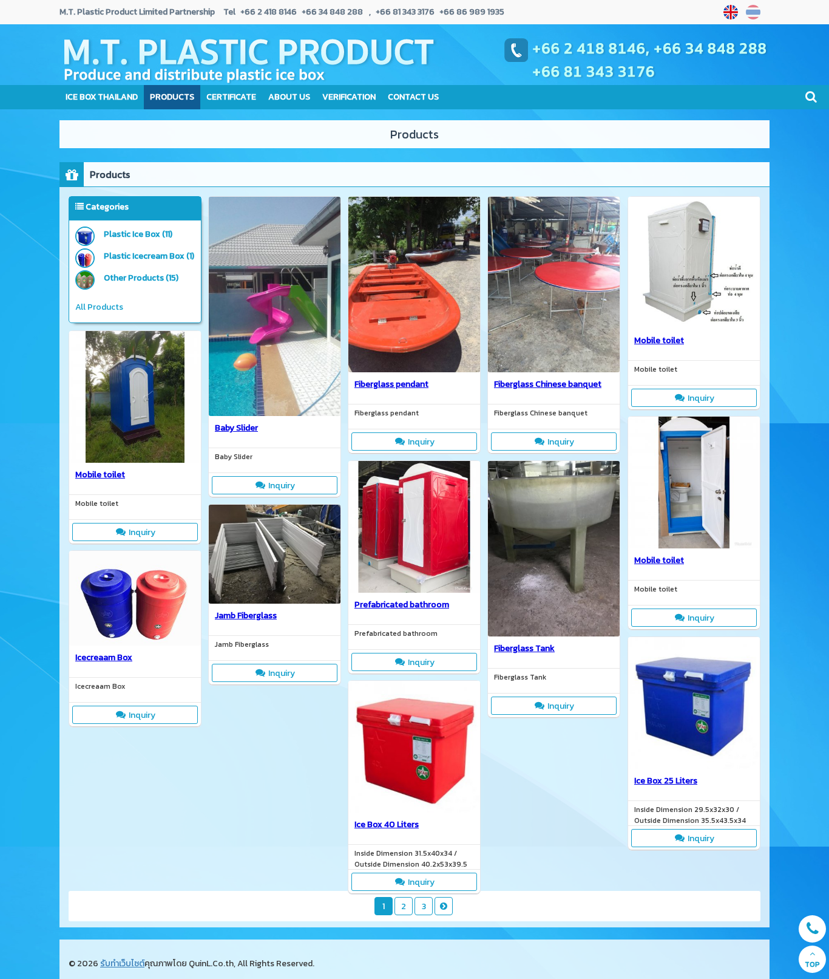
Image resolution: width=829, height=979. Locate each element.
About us (289, 96)
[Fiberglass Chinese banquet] (554, 368)
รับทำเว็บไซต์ (122, 963)
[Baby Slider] (274, 412)
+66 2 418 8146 (268, 11)
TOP (812, 964)
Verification (349, 96)
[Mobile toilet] (694, 325)
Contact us (413, 96)
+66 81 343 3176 (405, 11)
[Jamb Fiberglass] (274, 600)
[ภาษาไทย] (754, 12)
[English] (732, 12)
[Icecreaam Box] (135, 642)
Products (172, 96)
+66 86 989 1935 (471, 11)
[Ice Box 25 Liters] (694, 765)
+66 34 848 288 (331, 11)
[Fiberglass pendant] (414, 368)
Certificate (231, 96)
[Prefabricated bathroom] (414, 589)
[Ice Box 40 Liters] (414, 809)
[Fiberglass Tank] (554, 633)
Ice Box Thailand (102, 96)
